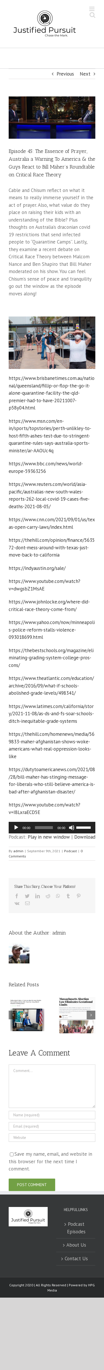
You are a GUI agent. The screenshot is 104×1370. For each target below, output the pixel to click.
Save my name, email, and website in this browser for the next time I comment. (50, 1161)
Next (85, 74)
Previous (65, 74)
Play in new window (49, 837)
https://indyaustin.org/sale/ (37, 568)
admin (18, 851)
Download (84, 837)
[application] (52, 827)
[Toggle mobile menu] (92, 9)
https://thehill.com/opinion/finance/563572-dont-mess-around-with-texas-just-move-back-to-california (52, 547)
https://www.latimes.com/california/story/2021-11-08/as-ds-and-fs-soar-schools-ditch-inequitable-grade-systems (51, 713)
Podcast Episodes (76, 1228)
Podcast (70, 851)
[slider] (84, 827)
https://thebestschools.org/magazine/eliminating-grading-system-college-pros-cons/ (51, 657)
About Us (76, 1245)
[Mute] (72, 828)
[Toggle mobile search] (92, 15)
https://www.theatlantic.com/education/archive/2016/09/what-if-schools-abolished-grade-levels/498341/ (51, 685)
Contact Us (76, 1258)
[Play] (16, 828)
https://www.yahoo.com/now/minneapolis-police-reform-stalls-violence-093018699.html (52, 629)
